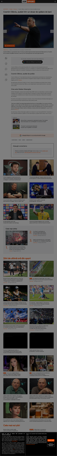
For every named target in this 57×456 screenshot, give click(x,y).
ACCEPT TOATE (51, 440)
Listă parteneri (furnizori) (30, 444)
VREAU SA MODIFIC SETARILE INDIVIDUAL (51, 445)
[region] (28, 444)
